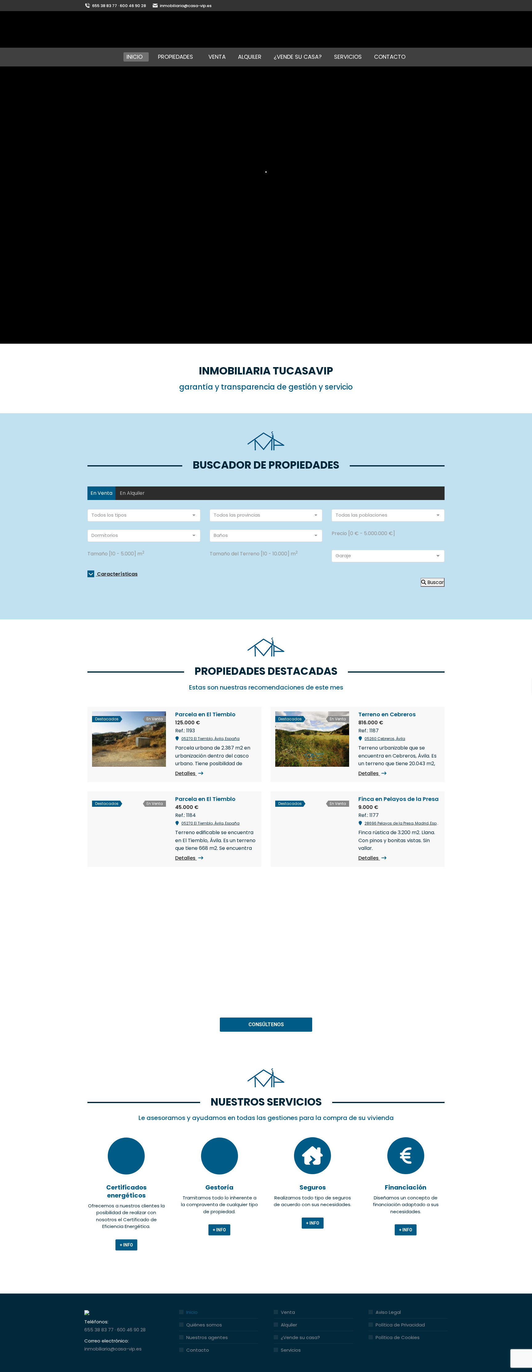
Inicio (192, 1312)
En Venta (101, 493)
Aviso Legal (388, 1312)
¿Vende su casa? (300, 1337)
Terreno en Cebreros (387, 714)
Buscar (435, 582)
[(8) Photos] (129, 823)
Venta (288, 1312)
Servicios (291, 1350)
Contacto (197, 1350)
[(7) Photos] (129, 739)
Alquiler (289, 1325)
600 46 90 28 (131, 1329)
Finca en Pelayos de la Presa (398, 799)
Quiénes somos (204, 1325)
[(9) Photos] (312, 823)
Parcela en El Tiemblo (205, 714)
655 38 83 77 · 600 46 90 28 (119, 6)
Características (117, 574)
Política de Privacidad (400, 1325)
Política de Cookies (398, 1337)
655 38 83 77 (99, 1329)
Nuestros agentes (207, 1337)
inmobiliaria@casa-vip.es (186, 6)
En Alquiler (132, 493)
